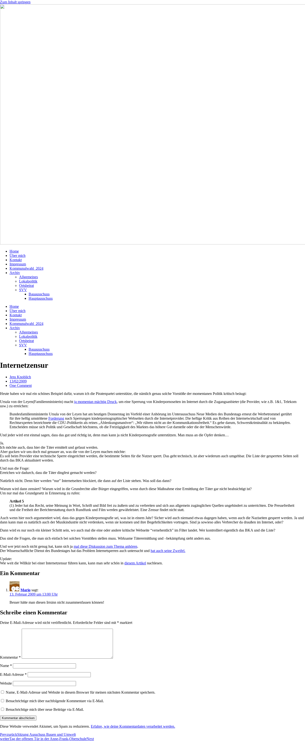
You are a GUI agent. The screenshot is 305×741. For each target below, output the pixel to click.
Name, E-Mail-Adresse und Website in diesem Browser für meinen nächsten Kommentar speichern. (80, 692)
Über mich (17, 256)
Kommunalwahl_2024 (26, 268)
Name (6, 666)
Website (6, 683)
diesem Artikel (135, 563)
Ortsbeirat (26, 285)
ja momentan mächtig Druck (95, 402)
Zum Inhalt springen (15, 2)
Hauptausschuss (41, 298)
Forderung (56, 418)
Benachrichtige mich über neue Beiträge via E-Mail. (45, 709)
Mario (25, 590)
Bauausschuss (39, 294)
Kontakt (16, 260)
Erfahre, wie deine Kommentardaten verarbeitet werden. (133, 726)
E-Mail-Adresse (13, 674)
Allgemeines (28, 277)
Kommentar (10, 657)
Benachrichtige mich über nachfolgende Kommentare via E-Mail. (55, 701)
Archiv (15, 273)
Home (14, 251)
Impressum (18, 264)
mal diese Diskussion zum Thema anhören (105, 546)
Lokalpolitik (28, 281)
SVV (23, 290)
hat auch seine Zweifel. (168, 551)
